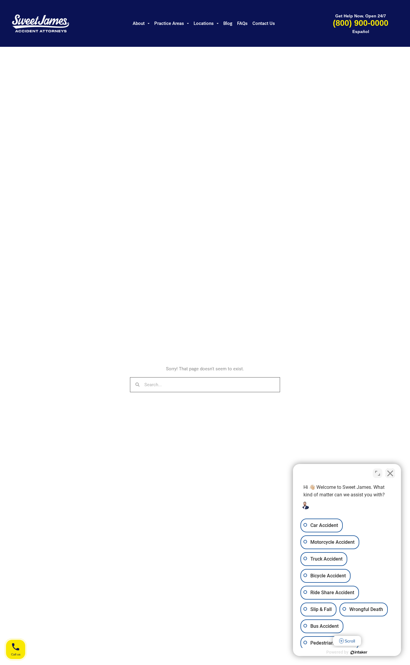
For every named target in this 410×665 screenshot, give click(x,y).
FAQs (242, 23)
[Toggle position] (377, 473)
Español (360, 31)
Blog (227, 23)
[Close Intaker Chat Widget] (390, 473)
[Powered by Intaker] (359, 652)
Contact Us (263, 23)
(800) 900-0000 (360, 23)
